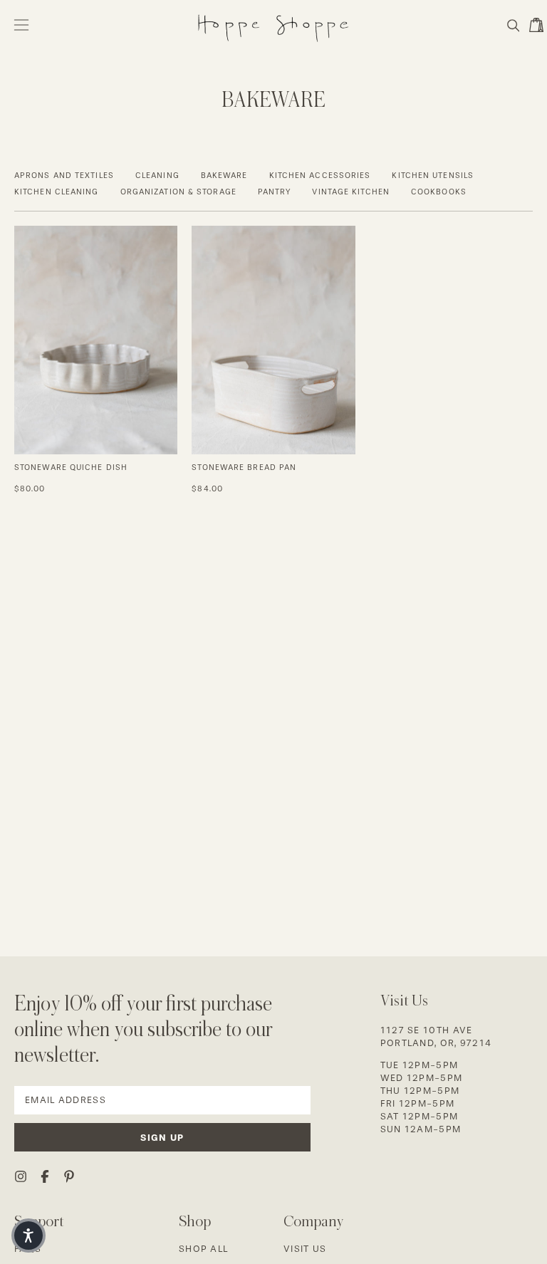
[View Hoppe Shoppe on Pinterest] (69, 1176)
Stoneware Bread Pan (244, 467)
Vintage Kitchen (351, 192)
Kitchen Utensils (433, 175)
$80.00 (30, 488)
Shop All (203, 1248)
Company (313, 1221)
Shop (195, 1221)
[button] (512, 26)
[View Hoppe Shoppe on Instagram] (20, 1176)
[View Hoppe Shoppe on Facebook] (44, 1176)
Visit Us (304, 1248)
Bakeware (224, 175)
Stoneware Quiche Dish (70, 467)
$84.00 (207, 488)
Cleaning (157, 175)
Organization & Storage (178, 192)
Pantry (274, 192)
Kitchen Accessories (320, 175)
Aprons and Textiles (64, 175)
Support (39, 1221)
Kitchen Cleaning (56, 192)
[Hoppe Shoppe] (273, 24)
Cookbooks (439, 192)
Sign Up (162, 1137)
